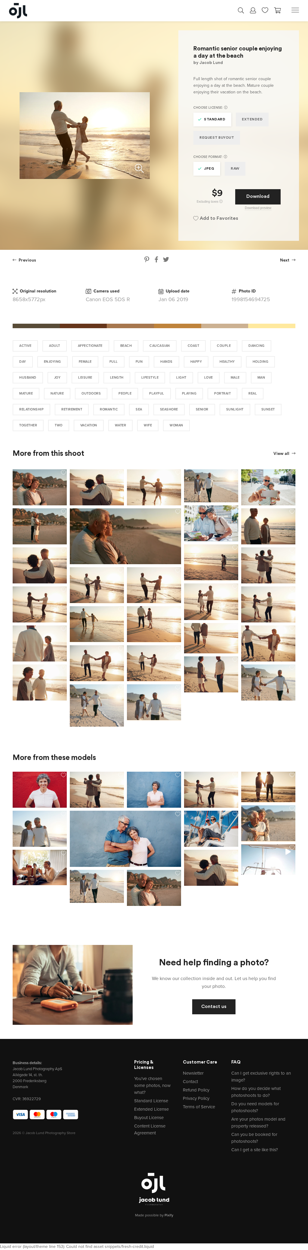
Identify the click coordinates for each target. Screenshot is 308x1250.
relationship (31, 409)
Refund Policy (196, 1090)
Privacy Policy (196, 1098)
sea (139, 409)
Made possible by (154, 1215)
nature (57, 393)
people (125, 393)
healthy (227, 362)
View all (281, 454)
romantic (109, 409)
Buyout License (149, 1117)
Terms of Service (199, 1106)
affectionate (90, 346)
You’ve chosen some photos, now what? (152, 1085)
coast (193, 346)
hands (166, 362)
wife (148, 425)
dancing (256, 346)
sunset (268, 409)
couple (224, 346)
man (261, 378)
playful (156, 393)
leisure (85, 378)
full (113, 362)
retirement (71, 409)
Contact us (213, 1006)
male (235, 378)
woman (176, 425)
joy (57, 378)
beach (126, 346)
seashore (169, 409)
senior (202, 409)
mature (26, 393)
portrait (222, 393)
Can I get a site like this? (254, 1149)
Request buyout (216, 138)
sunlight (235, 409)
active (25, 346)
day (22, 362)
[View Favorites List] (265, 10)
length (117, 378)
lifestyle (150, 378)
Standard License (151, 1100)
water (120, 425)
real (252, 393)
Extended (252, 119)
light (181, 378)
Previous (27, 260)
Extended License (151, 1109)
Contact (190, 1081)
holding (261, 362)
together (28, 425)
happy (196, 362)
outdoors (91, 393)
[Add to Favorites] (63, 472)
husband (27, 378)
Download (258, 196)
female (85, 362)
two (59, 425)
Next (285, 260)
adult (54, 346)
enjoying (52, 362)
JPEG (209, 169)
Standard (214, 119)
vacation (88, 425)
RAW (235, 169)
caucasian (159, 346)
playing (189, 393)
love (208, 378)
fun (139, 362)
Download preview (258, 208)
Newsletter (193, 1073)
